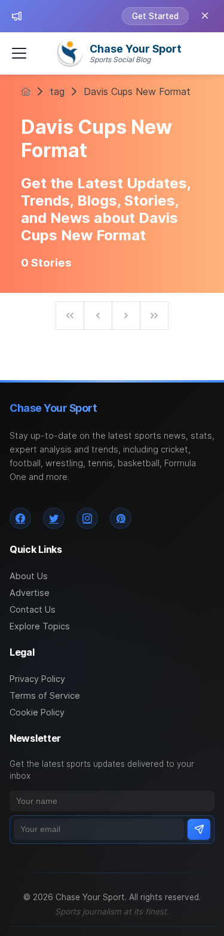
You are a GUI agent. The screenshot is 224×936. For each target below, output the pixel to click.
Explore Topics (40, 626)
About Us (29, 576)
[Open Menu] (19, 53)
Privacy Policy (37, 679)
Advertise (30, 593)
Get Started (155, 16)
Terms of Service (45, 695)
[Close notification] (205, 16)
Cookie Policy (37, 712)
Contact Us (33, 609)
